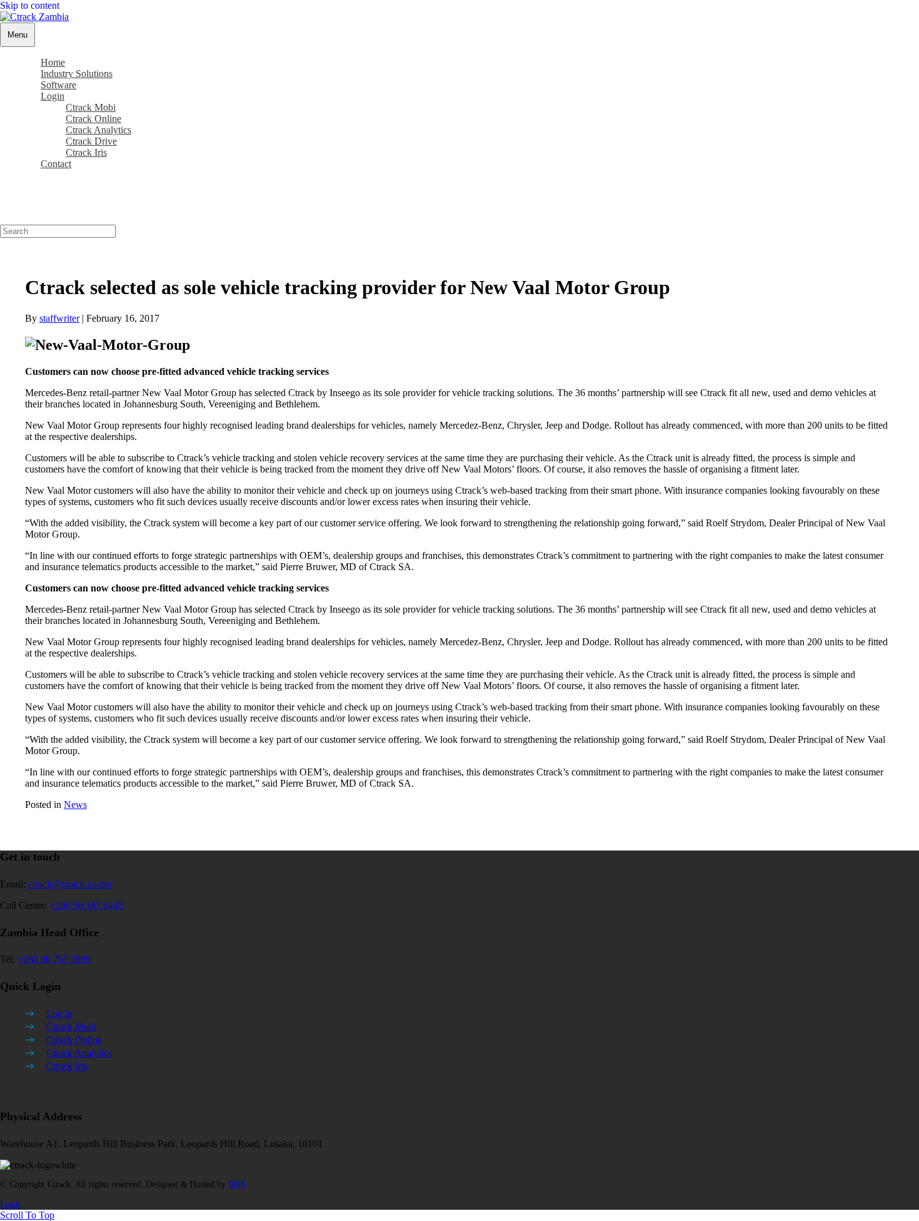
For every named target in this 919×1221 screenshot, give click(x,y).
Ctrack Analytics (79, 1053)
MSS (237, 1184)
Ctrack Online (74, 1040)
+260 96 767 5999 (54, 959)
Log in (59, 1013)
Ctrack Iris (67, 1066)
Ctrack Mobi (71, 1026)
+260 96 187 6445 (86, 905)
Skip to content (29, 5)
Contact (56, 163)
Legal (10, 1204)
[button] (27, 1215)
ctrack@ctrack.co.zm (69, 884)
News (75, 804)
